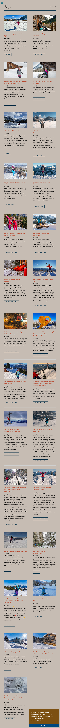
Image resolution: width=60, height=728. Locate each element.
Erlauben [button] (43, 725)
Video (7, 153)
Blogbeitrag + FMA (11, 252)
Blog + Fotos (39, 206)
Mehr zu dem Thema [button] (37, 720)
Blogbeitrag (9, 625)
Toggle (3, 3)
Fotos (8, 54)
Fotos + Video (39, 54)
